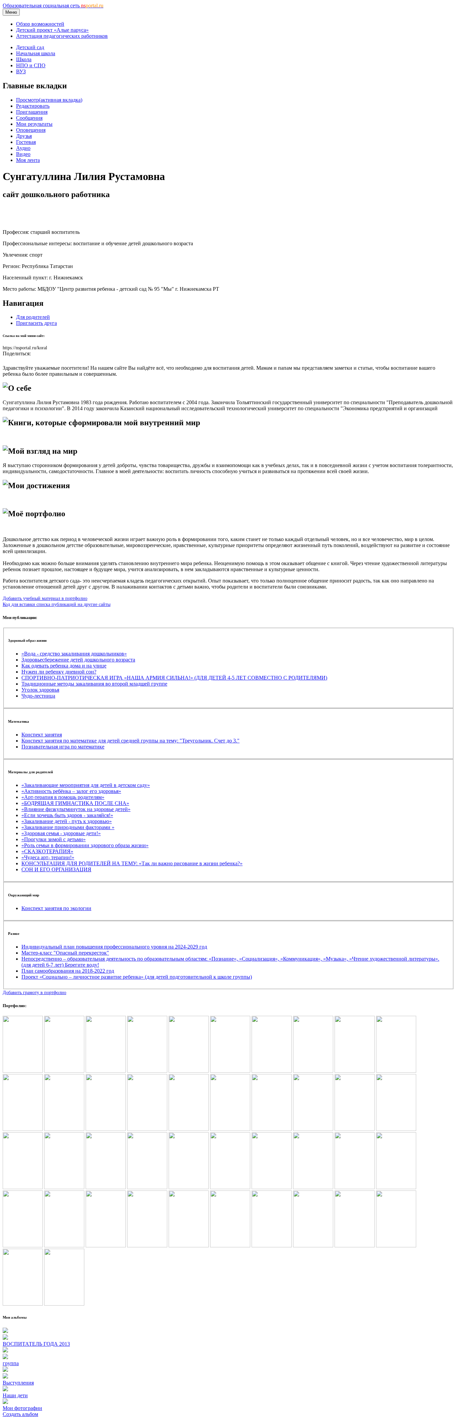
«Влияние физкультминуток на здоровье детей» (75, 809)
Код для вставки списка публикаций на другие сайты (56, 604)
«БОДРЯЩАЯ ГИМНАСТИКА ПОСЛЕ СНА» (75, 803)
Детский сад (30, 47)
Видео (23, 154)
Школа (23, 59)
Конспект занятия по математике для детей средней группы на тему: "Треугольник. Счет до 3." (130, 740)
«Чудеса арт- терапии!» (47, 857)
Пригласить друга (36, 323)
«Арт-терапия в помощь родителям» (62, 797)
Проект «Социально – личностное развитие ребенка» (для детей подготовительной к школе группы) (136, 977)
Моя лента (28, 160)
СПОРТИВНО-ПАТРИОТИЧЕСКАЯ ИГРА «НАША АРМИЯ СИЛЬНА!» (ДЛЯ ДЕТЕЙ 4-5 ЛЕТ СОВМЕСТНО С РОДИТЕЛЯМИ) (174, 678)
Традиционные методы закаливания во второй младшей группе (94, 684)
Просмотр (49, 100)
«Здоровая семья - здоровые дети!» (61, 833)
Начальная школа (35, 53)
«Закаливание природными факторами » (67, 827)
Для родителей (33, 317)
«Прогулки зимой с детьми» (53, 839)
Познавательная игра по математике (62, 746)
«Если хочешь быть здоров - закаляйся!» (67, 815)
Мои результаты (34, 124)
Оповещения (30, 130)
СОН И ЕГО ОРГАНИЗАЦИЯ (56, 869)
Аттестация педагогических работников (62, 36)
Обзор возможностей (40, 24)
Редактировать (33, 106)
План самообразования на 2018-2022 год (67, 971)
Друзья (24, 136)
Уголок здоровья (40, 690)
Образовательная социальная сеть (53, 5)
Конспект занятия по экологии (56, 908)
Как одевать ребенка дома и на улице (63, 666)
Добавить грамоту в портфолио (34, 992)
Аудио (23, 148)
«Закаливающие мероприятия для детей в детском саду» (85, 785)
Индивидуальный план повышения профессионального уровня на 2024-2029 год (114, 947)
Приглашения (32, 112)
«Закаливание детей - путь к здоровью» (66, 821)
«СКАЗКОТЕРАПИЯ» (47, 851)
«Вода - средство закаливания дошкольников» (74, 653)
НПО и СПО (30, 65)
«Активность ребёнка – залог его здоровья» (71, 791)
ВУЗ (21, 71)
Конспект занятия (41, 734)
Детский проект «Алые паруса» (52, 30)
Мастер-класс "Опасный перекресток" (65, 953)
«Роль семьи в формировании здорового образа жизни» (85, 845)
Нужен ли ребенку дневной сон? (58, 672)
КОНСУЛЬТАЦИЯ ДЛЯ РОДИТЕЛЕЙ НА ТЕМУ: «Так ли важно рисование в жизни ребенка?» (132, 863)
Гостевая (26, 142)
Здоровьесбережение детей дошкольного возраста (78, 659)
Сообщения (29, 118)
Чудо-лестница (38, 696)
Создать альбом (20, 1414)
